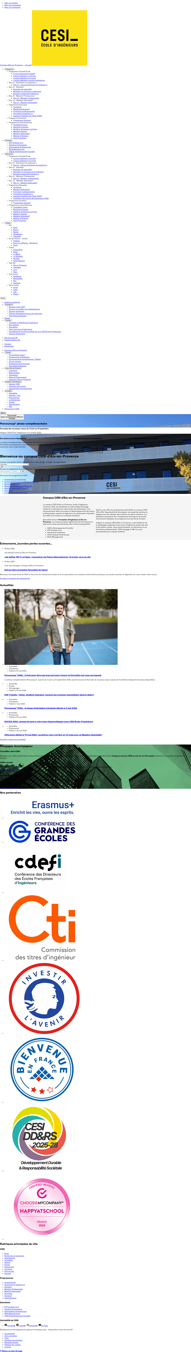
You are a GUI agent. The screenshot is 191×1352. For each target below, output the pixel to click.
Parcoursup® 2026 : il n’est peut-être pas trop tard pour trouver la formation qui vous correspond (52, 675)
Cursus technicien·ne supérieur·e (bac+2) (21, 482)
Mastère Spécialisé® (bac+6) (16, 488)
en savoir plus (95, 451)
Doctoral (8, 1296)
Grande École (10, 1282)
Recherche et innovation (14, 1256)
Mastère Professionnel (13, 1289)
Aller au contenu (11, 3)
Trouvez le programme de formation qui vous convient (22, 469)
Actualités (8, 1260)
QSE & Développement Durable (17, 1316)
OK (2, 467)
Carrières (8, 1269)
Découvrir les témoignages (11, 788)
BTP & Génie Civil (11, 1307)
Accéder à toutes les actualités (13, 739)
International (9, 1258)
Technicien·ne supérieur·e (14, 1285)
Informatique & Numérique (15, 1311)
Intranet (7, 1273)
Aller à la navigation (12, 5)
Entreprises (9, 1267)
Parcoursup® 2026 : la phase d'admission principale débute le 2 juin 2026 (40, 708)
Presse (7, 1265)
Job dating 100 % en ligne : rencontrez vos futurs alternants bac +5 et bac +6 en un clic (47, 557)
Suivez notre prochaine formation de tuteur (26, 570)
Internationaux (10, 1298)
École (6, 1253)
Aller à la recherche (12, 7)
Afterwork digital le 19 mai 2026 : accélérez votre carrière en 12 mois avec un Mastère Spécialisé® (53, 735)
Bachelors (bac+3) (12, 484)
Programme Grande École (15, 479)
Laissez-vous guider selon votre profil (15, 462)
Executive (8, 490)
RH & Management (12, 1313)
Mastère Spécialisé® (12, 1291)
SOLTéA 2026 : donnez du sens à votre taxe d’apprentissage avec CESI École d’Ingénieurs (48, 721)
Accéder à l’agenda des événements (15, 578)
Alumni (7, 1262)
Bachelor (8, 1287)
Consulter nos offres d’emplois (12, 771)
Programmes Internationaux (16, 493)
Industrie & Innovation (13, 1309)
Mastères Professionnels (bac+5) (18, 486)
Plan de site (9, 1271)
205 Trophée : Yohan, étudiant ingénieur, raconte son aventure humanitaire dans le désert (49, 695)
